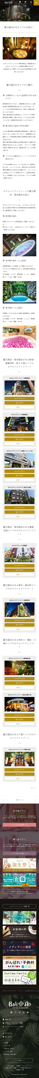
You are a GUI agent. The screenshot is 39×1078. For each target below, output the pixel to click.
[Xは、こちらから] (15, 1012)
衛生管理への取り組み (10, 1054)
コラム (34, 788)
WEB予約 (20, 403)
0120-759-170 (20, 620)
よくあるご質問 (8, 1051)
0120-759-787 (20, 770)
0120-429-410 (20, 471)
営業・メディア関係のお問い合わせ (22, 1068)
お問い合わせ (9, 1068)
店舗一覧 (20, 3)
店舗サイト (19, 407)
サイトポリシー (26, 1066)
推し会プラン (9, 1037)
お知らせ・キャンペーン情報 (14, 1023)
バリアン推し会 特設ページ (19, 853)
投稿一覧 (20, 800)
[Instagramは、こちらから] (19, 1012)
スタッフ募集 (10, 1066)
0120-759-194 (20, 566)
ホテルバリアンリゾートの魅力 (14, 1027)
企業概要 (18, 1066)
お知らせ (25, 3)
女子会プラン (9, 1033)
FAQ (31, 3)
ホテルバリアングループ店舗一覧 (20, 906)
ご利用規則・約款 (19, 1069)
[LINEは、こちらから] (11, 1012)
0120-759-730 (20, 715)
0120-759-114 (20, 398)
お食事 (6, 1043)
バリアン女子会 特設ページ (19, 825)
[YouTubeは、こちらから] (28, 1012)
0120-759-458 (20, 678)
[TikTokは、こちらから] (23, 1012)
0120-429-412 (20, 507)
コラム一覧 (7, 1046)
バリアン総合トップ (19, 1060)
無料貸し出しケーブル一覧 (19, 891)
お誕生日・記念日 (9, 1048)
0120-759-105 (20, 435)
